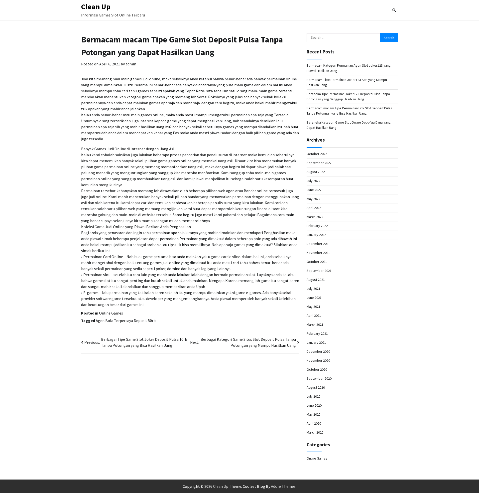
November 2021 (318, 252)
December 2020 (318, 351)
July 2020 (313, 396)
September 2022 (319, 163)
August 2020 (316, 387)
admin (130, 63)
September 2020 (319, 378)
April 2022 (314, 207)
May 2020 (313, 414)
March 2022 (315, 216)
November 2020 (318, 360)
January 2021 (316, 342)
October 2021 (317, 261)
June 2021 (314, 297)
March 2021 (315, 324)
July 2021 (313, 288)
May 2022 (313, 198)
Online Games (111, 313)
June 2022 (314, 189)
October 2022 (317, 154)
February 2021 (317, 333)
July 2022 (313, 180)
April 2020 (314, 423)
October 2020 (317, 369)
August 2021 (316, 279)
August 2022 (316, 171)
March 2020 (315, 432)
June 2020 (314, 405)
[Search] (394, 10)
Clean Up (96, 6)
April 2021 (314, 315)
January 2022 (316, 234)
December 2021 (318, 243)
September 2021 (319, 270)
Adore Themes (283, 486)
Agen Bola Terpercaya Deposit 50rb (126, 320)
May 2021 (313, 306)
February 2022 (317, 225)
